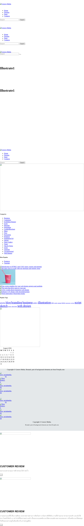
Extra (6, 224)
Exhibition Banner (10, 222)
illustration (44, 302)
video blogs (14, 306)
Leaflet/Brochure (9, 229)
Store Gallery (8, 242)
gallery (35, 303)
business (28, 302)
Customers (7, 220)
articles (2, 303)
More (6, 231)
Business (7, 218)
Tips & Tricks (8, 246)
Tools (6, 248)
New (5, 233)
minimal (59, 303)
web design (24, 305)
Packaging (7, 235)
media (55, 303)
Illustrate (7, 225)
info (52, 303)
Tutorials (7, 249)
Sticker (6, 240)
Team (6, 244)
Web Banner (8, 253)
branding (16, 302)
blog (8, 302)
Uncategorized (9, 251)
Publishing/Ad (8, 238)
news (63, 303)
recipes (72, 303)
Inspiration (7, 227)
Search (22, 20)
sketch (4, 305)
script (78, 302)
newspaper (68, 303)
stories (9, 306)
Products (7, 237)
